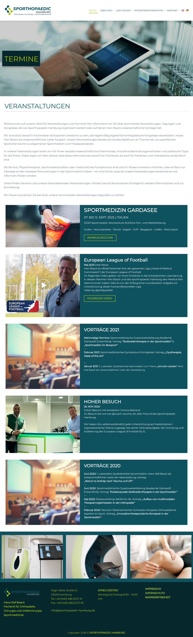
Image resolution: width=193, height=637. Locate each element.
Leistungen (123, 10)
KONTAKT (172, 10)
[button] (43, 285)
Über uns (106, 10)
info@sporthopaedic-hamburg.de (73, 610)
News (92, 10)
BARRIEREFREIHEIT (157, 597)
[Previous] (7, 556)
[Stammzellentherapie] (160, 557)
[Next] (185, 556)
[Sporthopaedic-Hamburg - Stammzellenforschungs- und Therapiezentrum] (28, 10)
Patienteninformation (148, 10)
